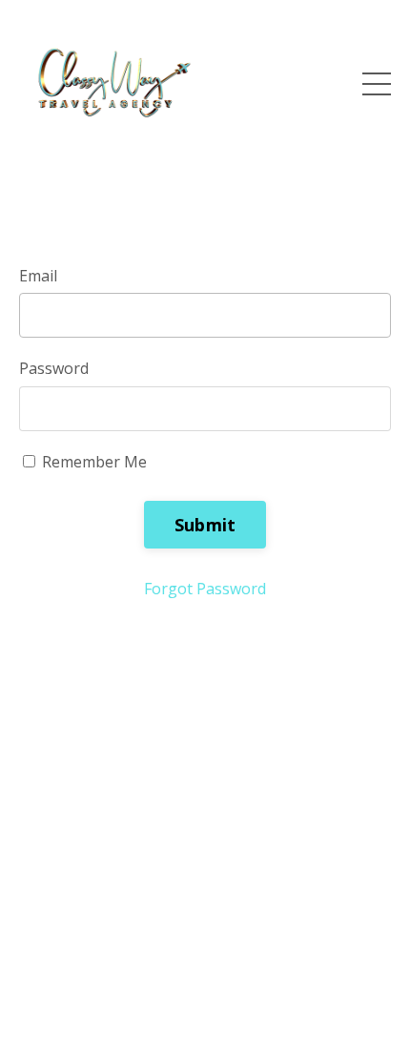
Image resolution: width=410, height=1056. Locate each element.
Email (38, 275)
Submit (205, 524)
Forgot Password (205, 588)
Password (54, 368)
